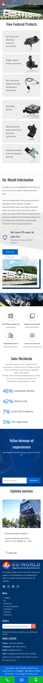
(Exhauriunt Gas (13, 83)
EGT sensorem (12, 80)
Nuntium (7, 612)
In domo (7, 598)
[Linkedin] (13, 586)
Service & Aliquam (11, 606)
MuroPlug (10, 106)
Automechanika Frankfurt (16, 533)
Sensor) (9, 156)
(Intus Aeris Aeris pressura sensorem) (13, 133)
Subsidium (8, 609)
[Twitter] (17, 586)
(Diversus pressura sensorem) (11, 43)
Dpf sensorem (12, 36)
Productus (8, 603)
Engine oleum (12, 60)
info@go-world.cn (15, 650)
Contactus (8, 615)
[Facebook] (3, 586)
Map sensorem (12, 126)
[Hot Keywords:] (33, 626)
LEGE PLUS (10, 252)
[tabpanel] (21, 528)
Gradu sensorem (13, 63)
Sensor (9, 109)
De (5, 601)
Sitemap (10, 674)
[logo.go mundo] (21, 565)
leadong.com (32, 674)
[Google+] (8, 586)
